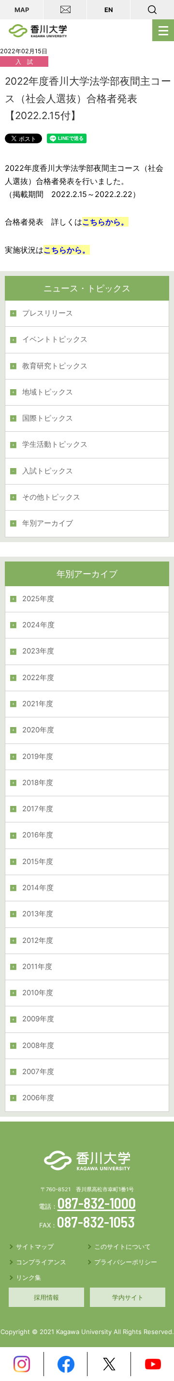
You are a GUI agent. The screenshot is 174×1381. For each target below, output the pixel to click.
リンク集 (28, 1277)
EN (108, 10)
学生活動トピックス (54, 444)
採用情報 (46, 1297)
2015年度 (37, 861)
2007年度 (38, 1071)
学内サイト (128, 1297)
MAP (21, 10)
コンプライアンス (41, 1262)
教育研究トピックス (54, 366)
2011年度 (37, 966)
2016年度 (37, 835)
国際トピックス (47, 418)
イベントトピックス (54, 339)
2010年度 (37, 992)
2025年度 (38, 598)
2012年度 (37, 940)
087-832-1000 (97, 1203)
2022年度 (38, 677)
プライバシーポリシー (125, 1262)
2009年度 (38, 1019)
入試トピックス (47, 471)
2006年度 (38, 1097)
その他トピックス (51, 497)
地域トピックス (47, 392)
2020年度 (38, 730)
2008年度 (38, 1045)
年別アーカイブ (47, 523)
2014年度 (38, 887)
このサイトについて (122, 1246)
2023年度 (38, 651)
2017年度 (37, 808)
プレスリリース (47, 313)
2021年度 (37, 703)
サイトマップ (35, 1246)
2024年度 (38, 625)
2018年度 (37, 782)
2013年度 (37, 914)
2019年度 (37, 756)
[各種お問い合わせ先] (65, 9)
